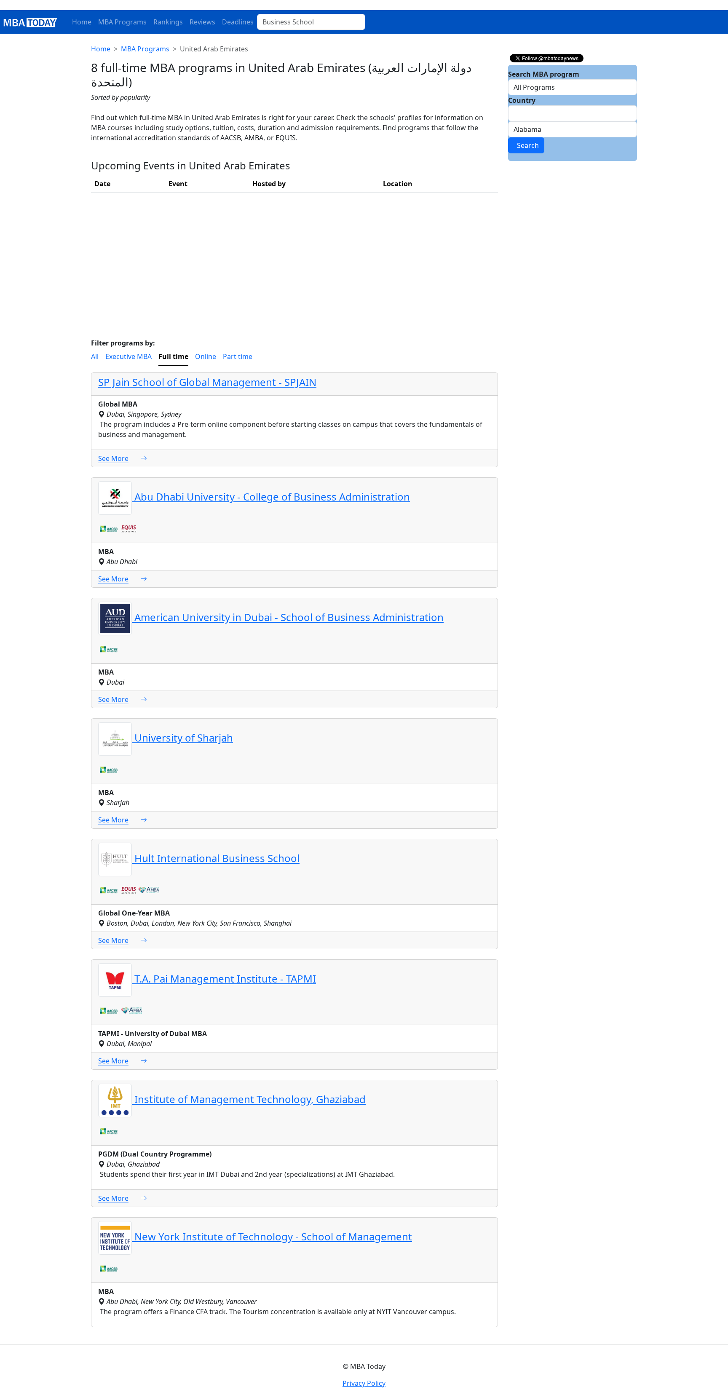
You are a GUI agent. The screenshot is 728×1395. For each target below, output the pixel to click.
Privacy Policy (364, 1383)
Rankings (168, 22)
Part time (237, 356)
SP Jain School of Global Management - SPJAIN (207, 382)
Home (81, 22)
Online (205, 356)
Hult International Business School (216, 858)
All (95, 356)
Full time (173, 356)
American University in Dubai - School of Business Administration (288, 617)
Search (526, 145)
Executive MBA (128, 356)
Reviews (202, 22)
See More (113, 458)
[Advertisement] (294, 258)
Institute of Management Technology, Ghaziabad (249, 1099)
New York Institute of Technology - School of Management (272, 1236)
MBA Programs (122, 22)
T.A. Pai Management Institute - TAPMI (224, 978)
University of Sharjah (182, 737)
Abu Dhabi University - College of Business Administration (271, 496)
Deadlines (238, 22)
